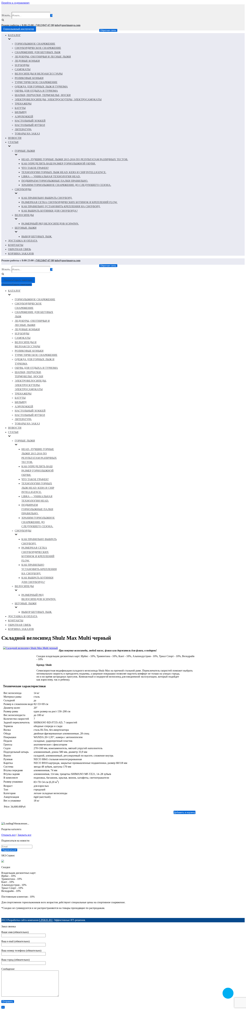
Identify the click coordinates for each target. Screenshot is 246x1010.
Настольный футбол (30, 125)
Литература (23, 129)
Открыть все (8, 834)
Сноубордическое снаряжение (38, 48)
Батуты (20, 108)
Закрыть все (24, 834)
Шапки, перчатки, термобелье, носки (43, 95)
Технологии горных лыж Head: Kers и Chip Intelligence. (63, 172)
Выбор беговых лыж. (36, 236)
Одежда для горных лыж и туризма (41, 86)
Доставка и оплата (22, 240)
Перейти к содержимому (15, 2)
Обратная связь (108, 30)
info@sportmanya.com (67, 25)
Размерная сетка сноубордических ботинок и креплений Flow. (69, 202)
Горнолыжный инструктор (18, 28)
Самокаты (22, 69)
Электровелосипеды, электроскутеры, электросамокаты (58, 99)
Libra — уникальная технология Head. (50, 176)
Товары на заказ (27, 133)
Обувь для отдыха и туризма (36, 90)
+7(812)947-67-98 (44, 25)
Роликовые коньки (29, 78)
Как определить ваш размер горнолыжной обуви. (58, 163)
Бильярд (20, 112)
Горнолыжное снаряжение (35, 43)
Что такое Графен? (35, 167)
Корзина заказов (21, 253)
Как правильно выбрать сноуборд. (46, 197)
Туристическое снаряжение (36, 82)
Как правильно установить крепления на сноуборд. (60, 206)
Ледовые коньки (27, 60)
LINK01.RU (46, 920)
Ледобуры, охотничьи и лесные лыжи (43, 56)
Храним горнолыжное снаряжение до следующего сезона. (66, 185)
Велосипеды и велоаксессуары (39, 73)
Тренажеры (23, 103)
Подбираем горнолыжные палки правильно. (54, 180)
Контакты (15, 245)
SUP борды (22, 65)
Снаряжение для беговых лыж (37, 52)
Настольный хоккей (30, 120)
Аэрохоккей (24, 116)
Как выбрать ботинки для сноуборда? (49, 210)
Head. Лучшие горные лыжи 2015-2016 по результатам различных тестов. (74, 159)
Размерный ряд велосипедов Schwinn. (50, 223)
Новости (14, 138)
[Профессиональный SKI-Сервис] (2, 861)
